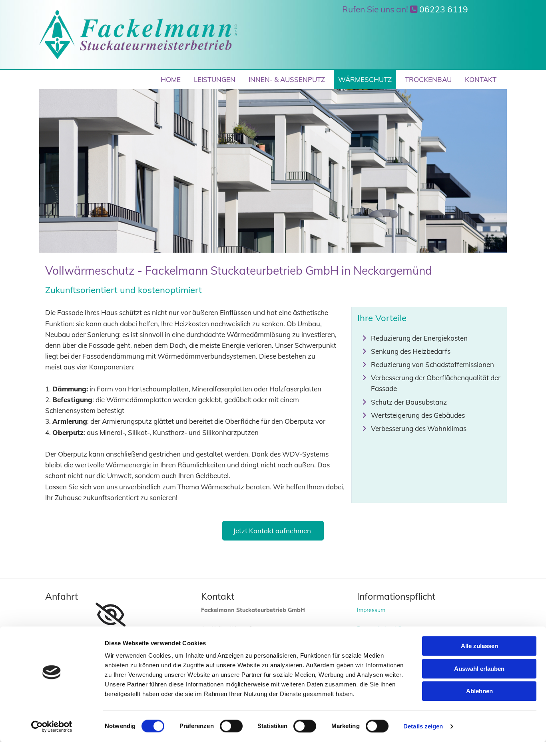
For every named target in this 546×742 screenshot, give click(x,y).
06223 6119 (443, 9)
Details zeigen (423, 726)
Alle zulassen (479, 645)
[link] (111, 615)
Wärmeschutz (365, 79)
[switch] (231, 726)
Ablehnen (479, 691)
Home (171, 79)
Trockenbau (428, 79)
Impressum (371, 610)
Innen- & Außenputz (287, 79)
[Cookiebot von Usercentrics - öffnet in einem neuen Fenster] (52, 726)
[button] (273, 531)
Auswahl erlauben (479, 668)
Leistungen (214, 79)
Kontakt (480, 79)
